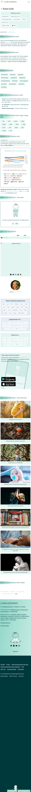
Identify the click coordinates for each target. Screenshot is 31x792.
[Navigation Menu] (29, 2)
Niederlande (12, 618)
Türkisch (4, 87)
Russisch (4, 84)
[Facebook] (14, 646)
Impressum (21, 669)
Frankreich (17, 616)
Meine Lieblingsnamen (23, 791)
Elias (4, 304)
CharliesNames (5, 591)
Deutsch (13, 74)
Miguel (4, 124)
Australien (13, 614)
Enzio (4, 127)
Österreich (16, 191)
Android (16, 606)
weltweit (3, 193)
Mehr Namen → (22, 313)
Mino (17, 124)
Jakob (5, 313)
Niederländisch (6, 81)
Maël (11, 124)
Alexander (15, 310)
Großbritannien (25, 616)
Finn (12, 304)
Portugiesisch (24, 81)
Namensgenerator (5, 622)
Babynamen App (23, 357)
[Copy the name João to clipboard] (20, 274)
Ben (5, 310)
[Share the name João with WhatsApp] (15, 274)
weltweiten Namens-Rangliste (22, 145)
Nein (17, 223)
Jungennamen (5, 16)
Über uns (3, 669)
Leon (4, 307)
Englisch (21, 74)
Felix (26, 307)
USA (7, 619)
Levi (8, 304)
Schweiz (24, 191)
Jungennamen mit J (15, 16)
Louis (9, 310)
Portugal (18, 618)
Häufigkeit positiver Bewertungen (17, 140)
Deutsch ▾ (15, 651)
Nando (4, 130)
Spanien (3, 619)
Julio (9, 121)
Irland (2, 618)
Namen (24, 19)
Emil (22, 307)
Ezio (11, 130)
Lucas (21, 310)
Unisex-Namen (5, 611)
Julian (13, 307)
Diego (22, 121)
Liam (22, 304)
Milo (23, 127)
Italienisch (14, 77)
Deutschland (9, 191)
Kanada (6, 618)
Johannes (7, 42)
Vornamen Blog (5, 625)
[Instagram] (19, 646)
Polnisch (15, 81)
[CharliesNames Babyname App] (9, 1)
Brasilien (24, 614)
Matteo (16, 304)
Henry (14, 313)
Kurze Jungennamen (7, 19)
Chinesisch (5, 74)
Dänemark (11, 616)
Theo (8, 307)
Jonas (18, 307)
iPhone (23, 606)
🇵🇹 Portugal (4, 237)
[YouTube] (16, 646)
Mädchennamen (15, 609)
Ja (12, 223)
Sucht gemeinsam (12, 791)
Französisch (5, 77)
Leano (15, 121)
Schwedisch (13, 84)
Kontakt (3, 664)
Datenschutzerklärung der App (20, 664)
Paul (10, 313)
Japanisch (22, 77)
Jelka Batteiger (18, 292)
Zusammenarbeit (11, 669)
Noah (26, 304)
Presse (8, 664)
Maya (16, 127)
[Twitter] (11, 646)
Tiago (24, 124)
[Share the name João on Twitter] (13, 274)
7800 (14, 25)
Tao (3, 121)
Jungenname (11, 32)
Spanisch (22, 84)
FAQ (23, 667)
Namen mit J (5, 22)
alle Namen (14, 611)
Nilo (10, 127)
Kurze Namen (17, 19)
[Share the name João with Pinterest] (18, 274)
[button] (3, 258)
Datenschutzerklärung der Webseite (10, 667)
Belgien (19, 614)
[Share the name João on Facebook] (11, 274)
